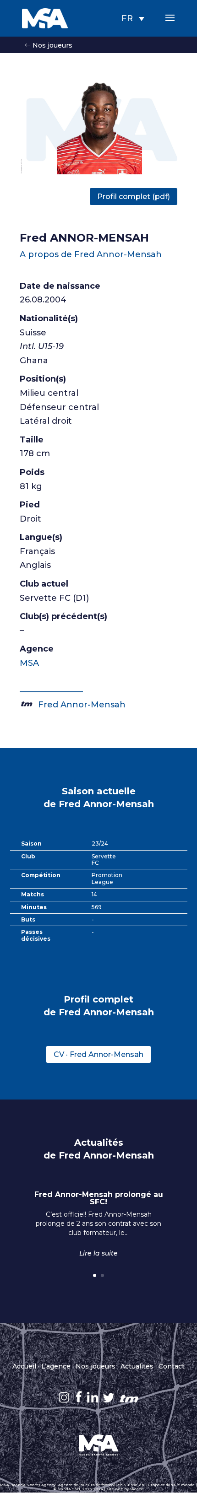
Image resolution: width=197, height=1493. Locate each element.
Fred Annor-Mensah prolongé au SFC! (98, 1198)
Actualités (136, 1366)
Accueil (24, 1366)
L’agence (56, 1366)
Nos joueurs (52, 45)
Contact (172, 1366)
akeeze (136, 1489)
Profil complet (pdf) (133, 196)
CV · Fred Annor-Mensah (98, 1054)
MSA (29, 663)
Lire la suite (98, 1253)
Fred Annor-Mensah (79, 705)
